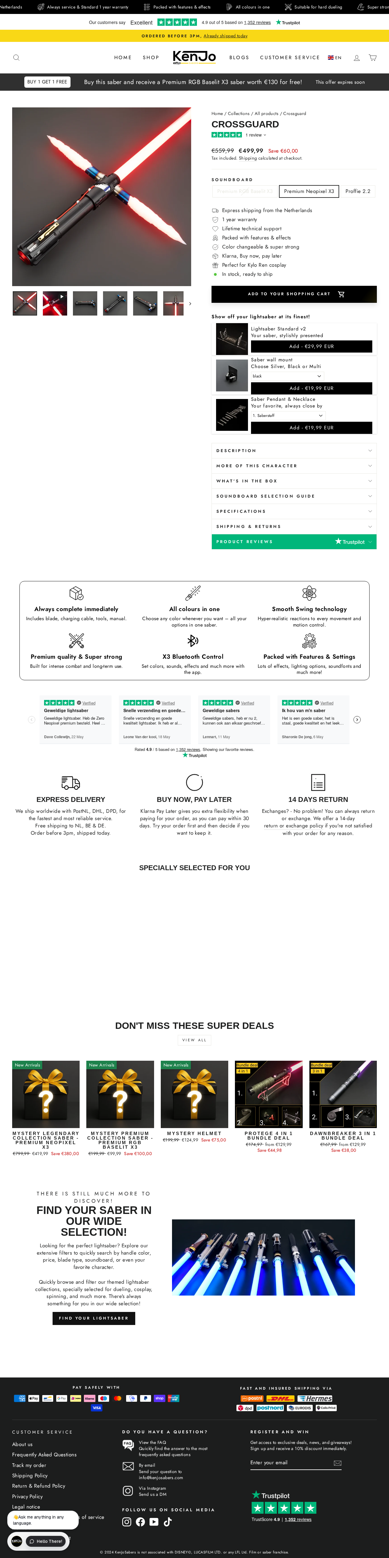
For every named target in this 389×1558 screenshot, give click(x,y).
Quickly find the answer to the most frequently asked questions (173, 1451)
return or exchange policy (293, 825)
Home (123, 57)
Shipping (248, 158)
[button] (335, 58)
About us (22, 1444)
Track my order (29, 1465)
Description (236, 451)
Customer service (290, 57)
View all (194, 1040)
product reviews (244, 542)
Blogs (239, 57)
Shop (151, 57)
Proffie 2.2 (358, 191)
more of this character (257, 466)
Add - (311, 346)
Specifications (241, 511)
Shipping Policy (29, 1475)
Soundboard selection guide (265, 496)
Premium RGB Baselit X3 (245, 191)
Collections (239, 113)
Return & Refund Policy (38, 1485)
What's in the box (247, 481)
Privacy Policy (27, 1496)
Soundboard (232, 180)
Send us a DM (153, 1494)
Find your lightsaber (94, 1318)
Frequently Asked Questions (44, 1454)
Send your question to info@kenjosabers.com (161, 1474)
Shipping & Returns (248, 526)
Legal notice (26, 1506)
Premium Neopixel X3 (309, 191)
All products (266, 113)
